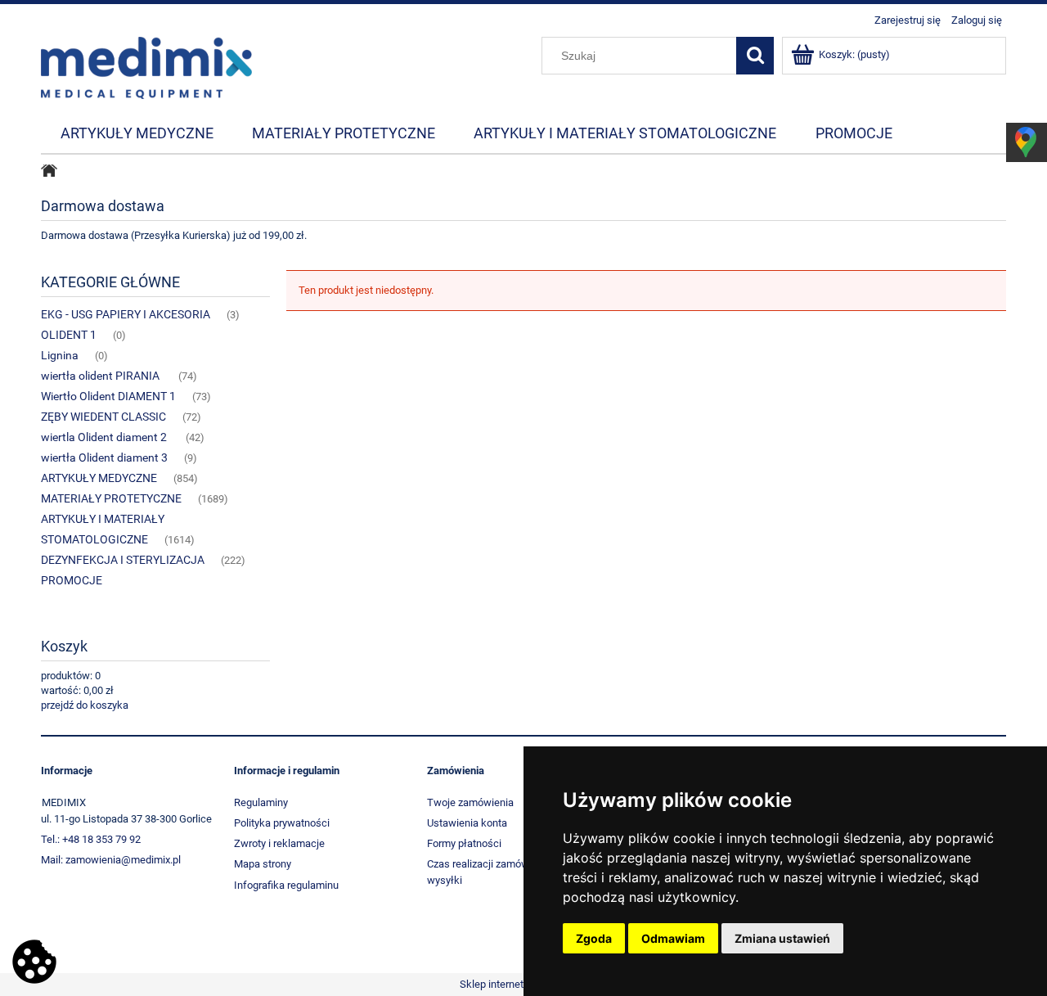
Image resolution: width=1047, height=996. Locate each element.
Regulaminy (261, 802)
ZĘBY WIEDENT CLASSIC (103, 416)
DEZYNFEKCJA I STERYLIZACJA (122, 559)
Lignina (60, 355)
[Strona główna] (146, 66)
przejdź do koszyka (84, 705)
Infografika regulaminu (286, 885)
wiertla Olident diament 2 (105, 437)
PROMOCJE (71, 580)
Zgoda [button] (594, 938)
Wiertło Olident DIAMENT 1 (108, 396)
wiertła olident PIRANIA (101, 375)
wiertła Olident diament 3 (104, 457)
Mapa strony (262, 864)
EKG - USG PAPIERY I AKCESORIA (125, 314)
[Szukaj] (755, 55)
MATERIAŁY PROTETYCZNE (111, 498)
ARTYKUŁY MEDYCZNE (99, 477)
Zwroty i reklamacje (279, 843)
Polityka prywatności (282, 823)
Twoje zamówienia (470, 802)
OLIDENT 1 (69, 334)
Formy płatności (464, 843)
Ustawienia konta (467, 823)
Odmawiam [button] (673, 938)
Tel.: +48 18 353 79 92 (91, 839)
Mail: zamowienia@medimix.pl (111, 860)
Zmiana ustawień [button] (782, 938)
